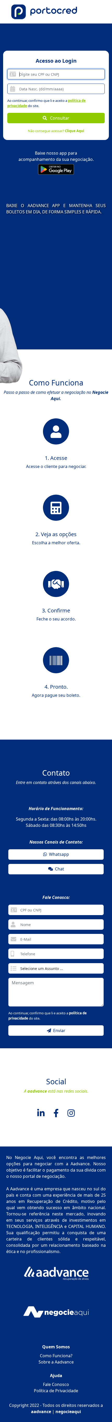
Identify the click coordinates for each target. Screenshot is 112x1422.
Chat (58, 869)
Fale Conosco (56, 1384)
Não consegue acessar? (56, 130)
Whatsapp (58, 854)
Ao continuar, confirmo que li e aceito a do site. (46, 103)
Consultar (58, 118)
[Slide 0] (51, 376)
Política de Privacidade (56, 1391)
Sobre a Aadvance (56, 1362)
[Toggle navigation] (96, 11)
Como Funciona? (56, 1356)
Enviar (58, 1030)
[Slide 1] (61, 376)
